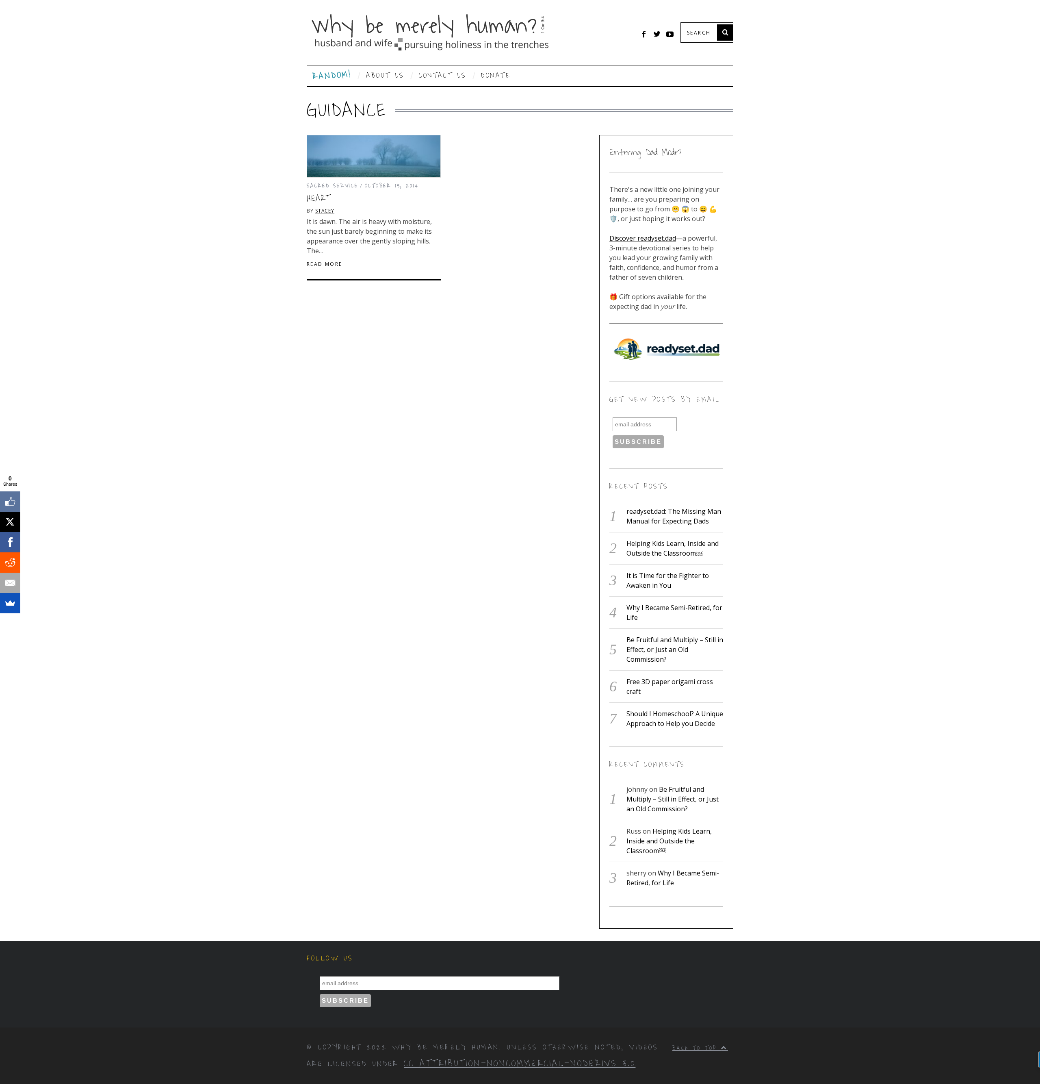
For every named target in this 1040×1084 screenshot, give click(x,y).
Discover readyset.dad (642, 238)
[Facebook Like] (10, 501)
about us (385, 76)
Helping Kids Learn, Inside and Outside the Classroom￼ (669, 841)
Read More (324, 264)
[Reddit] (10, 562)
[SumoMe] (10, 603)
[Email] (10, 583)
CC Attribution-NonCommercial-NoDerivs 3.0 (519, 1063)
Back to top (696, 1048)
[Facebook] (10, 542)
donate (496, 76)
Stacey (324, 210)
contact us (442, 76)
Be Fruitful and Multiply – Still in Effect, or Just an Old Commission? (674, 649)
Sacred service (332, 185)
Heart (318, 198)
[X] (10, 522)
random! (332, 75)
